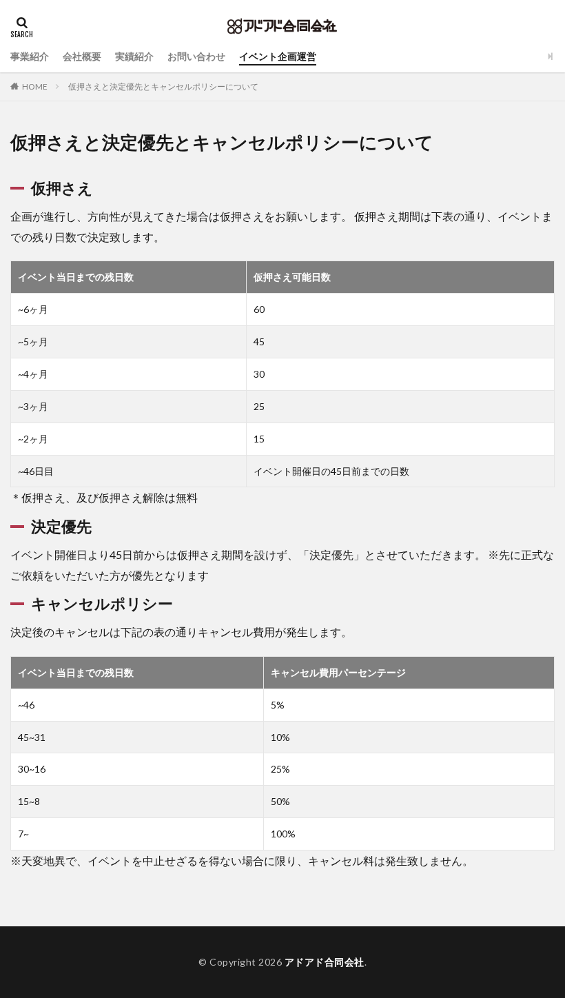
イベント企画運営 (277, 56)
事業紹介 (29, 56)
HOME (35, 86)
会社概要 (82, 56)
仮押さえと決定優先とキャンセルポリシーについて (163, 86)
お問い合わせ (196, 56)
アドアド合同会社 (324, 962)
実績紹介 (134, 56)
